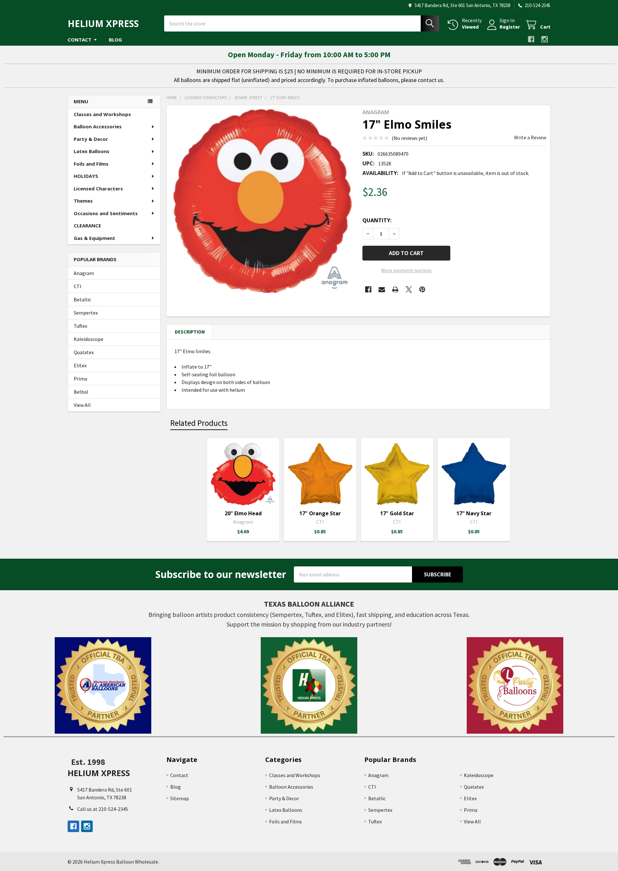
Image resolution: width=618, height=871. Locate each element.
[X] (409, 289)
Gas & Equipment (94, 238)
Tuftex (80, 326)
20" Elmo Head (243, 513)
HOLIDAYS (86, 176)
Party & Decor (91, 139)
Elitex (80, 365)
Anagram (84, 273)
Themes (83, 200)
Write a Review (530, 137)
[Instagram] (544, 39)
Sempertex (86, 312)
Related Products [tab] (199, 423)
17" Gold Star (397, 513)
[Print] (395, 289)
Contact (79, 39)
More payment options (406, 270)
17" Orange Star (320, 513)
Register (510, 26)
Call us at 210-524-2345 (102, 809)
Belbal (81, 392)
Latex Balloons (91, 151)
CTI (77, 286)
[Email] (382, 289)
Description (190, 332)
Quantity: (376, 220)
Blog (115, 39)
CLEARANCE (87, 225)
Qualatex (84, 352)
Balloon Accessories (98, 126)
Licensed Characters (98, 188)
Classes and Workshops (102, 114)
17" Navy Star (474, 513)
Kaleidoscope (88, 339)
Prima (80, 378)
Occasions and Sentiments (106, 213)
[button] (103, 685)
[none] (263, 201)
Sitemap (179, 798)
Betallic (82, 299)
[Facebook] (531, 39)
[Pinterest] (422, 289)
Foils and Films (91, 163)
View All (82, 405)
